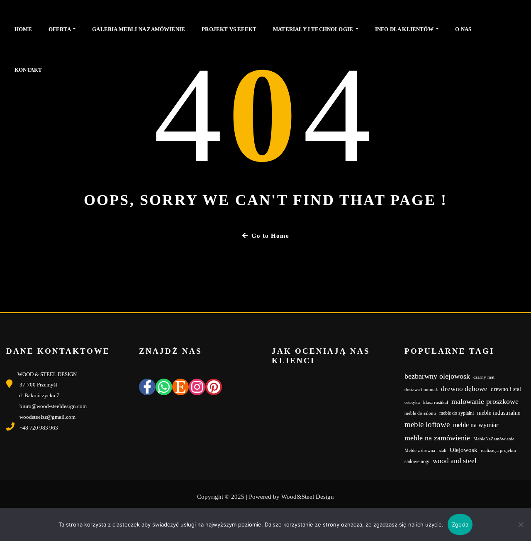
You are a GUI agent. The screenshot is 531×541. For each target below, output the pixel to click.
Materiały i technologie (313, 29)
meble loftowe (427, 424)
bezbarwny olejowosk (437, 376)
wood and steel (455, 461)
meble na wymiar (475, 424)
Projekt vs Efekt (229, 29)
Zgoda (460, 524)
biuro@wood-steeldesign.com (53, 406)
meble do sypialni (456, 413)
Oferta (60, 29)
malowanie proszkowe (485, 401)
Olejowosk (463, 450)
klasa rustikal (435, 402)
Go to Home (270, 235)
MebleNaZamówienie (493, 439)
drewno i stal (506, 389)
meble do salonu (420, 413)
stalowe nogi (416, 461)
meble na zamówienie (437, 438)
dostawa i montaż (421, 389)
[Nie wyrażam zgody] (520, 524)
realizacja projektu (498, 450)
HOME (23, 29)
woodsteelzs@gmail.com (47, 417)
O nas (463, 29)
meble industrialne (498, 413)
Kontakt (28, 70)
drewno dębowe (464, 389)
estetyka (412, 402)
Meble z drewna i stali (425, 450)
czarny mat (483, 377)
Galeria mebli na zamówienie (138, 29)
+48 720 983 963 (38, 428)
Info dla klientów (405, 29)
